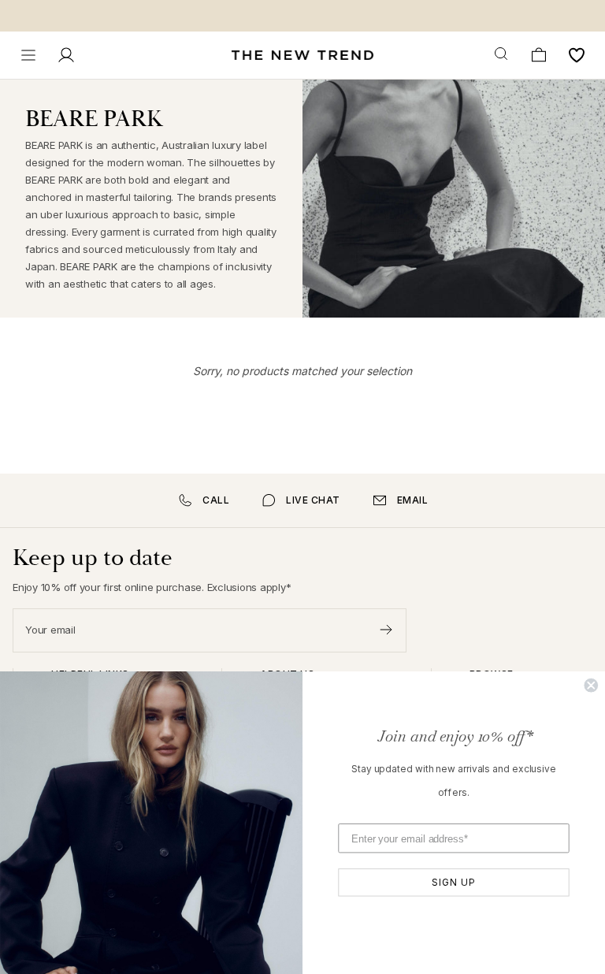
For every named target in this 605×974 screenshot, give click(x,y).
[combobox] (502, 54)
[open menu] (28, 55)
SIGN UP (453, 882)
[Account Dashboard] (66, 55)
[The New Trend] (302, 55)
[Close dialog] (591, 685)
